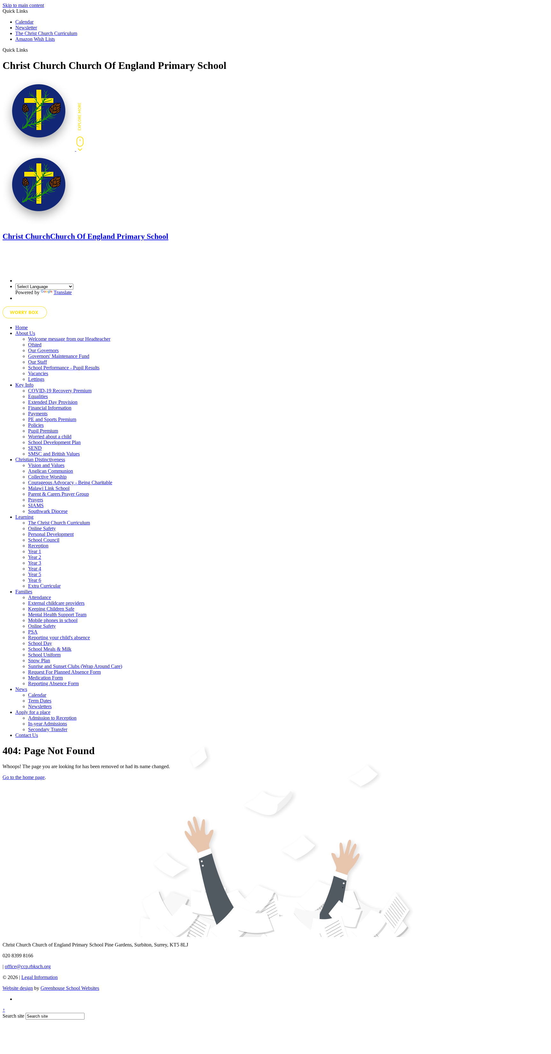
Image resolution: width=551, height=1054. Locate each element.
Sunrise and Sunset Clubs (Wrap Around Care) (75, 666)
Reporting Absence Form (53, 683)
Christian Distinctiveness (40, 459)
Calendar (24, 22)
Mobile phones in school (52, 620)
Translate (63, 292)
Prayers (35, 499)
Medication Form (45, 677)
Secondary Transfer (47, 729)
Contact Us (26, 735)
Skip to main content (23, 5)
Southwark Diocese (48, 511)
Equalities (38, 396)
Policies (36, 425)
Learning (24, 517)
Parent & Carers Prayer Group (58, 494)
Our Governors (43, 350)
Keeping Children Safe (51, 609)
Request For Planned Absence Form (64, 672)
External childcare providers (56, 603)
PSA (33, 632)
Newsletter (26, 27)
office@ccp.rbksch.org (28, 966)
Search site (13, 1016)
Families (23, 591)
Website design (18, 988)
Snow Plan (39, 660)
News (21, 689)
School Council (43, 540)
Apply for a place (32, 712)
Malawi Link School (49, 488)
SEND (35, 448)
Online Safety (42, 528)
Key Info (24, 385)
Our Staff (37, 362)
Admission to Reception (52, 718)
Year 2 (34, 557)
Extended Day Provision (52, 402)
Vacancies (38, 373)
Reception (38, 545)
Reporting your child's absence (59, 637)
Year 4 (34, 568)
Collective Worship (47, 476)
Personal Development (51, 534)
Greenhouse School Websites (69, 988)
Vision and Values (46, 465)
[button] (30, 50)
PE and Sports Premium (52, 419)
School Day (40, 643)
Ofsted (34, 344)
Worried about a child (49, 436)
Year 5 (34, 574)
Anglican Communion (50, 471)
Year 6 (34, 580)
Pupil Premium (43, 431)
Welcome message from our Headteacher (69, 339)
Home (21, 327)
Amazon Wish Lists (35, 39)
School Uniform (44, 654)
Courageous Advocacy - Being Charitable (70, 482)
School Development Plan (54, 442)
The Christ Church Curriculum (46, 33)
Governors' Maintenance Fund (58, 356)
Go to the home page (24, 777)
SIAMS (36, 505)
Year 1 (34, 551)
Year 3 (34, 563)
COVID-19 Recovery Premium (60, 390)
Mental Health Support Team (57, 614)
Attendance (39, 597)
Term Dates (39, 700)
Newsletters (40, 706)
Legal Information (39, 977)
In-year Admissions (47, 723)
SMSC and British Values (54, 453)
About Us (25, 333)
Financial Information (49, 408)
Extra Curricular (44, 586)
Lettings (36, 379)
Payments (38, 413)
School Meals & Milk (49, 649)
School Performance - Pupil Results (63, 367)
